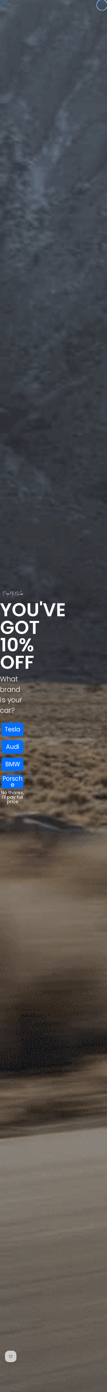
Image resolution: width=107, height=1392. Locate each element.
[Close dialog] (102, 5)
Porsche (12, 781)
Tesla (12, 729)
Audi (12, 747)
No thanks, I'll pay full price (12, 797)
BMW (12, 764)
